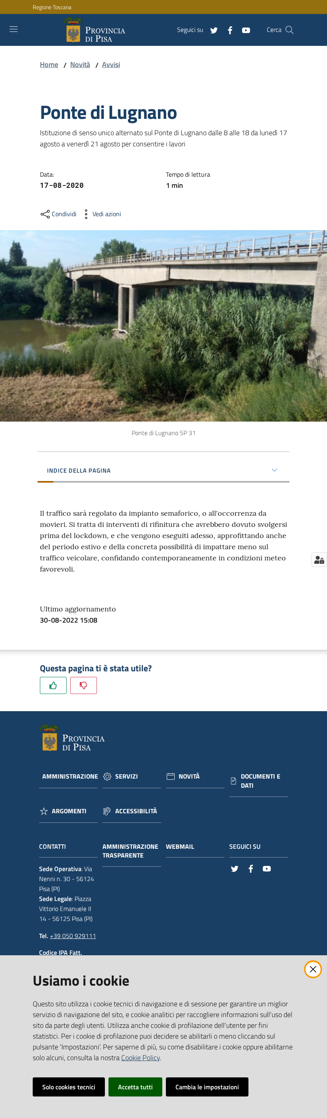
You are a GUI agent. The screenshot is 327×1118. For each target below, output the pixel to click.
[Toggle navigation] (13, 29)
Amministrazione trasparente (130, 851)
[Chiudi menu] (298, 16)
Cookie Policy (140, 1057)
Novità (80, 64)
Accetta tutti (135, 1087)
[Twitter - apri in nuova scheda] (211, 29)
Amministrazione (70, 776)
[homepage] (95, 30)
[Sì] (53, 685)
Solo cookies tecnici (68, 1087)
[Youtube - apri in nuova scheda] (243, 29)
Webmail (180, 846)
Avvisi (111, 64)
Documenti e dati (260, 781)
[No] (83, 685)
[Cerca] (289, 30)
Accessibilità (136, 811)
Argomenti (69, 811)
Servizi (126, 776)
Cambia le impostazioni (207, 1087)
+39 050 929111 (73, 936)
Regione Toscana (52, 7)
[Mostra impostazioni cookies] (319, 559)
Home (49, 64)
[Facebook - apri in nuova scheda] (227, 29)
